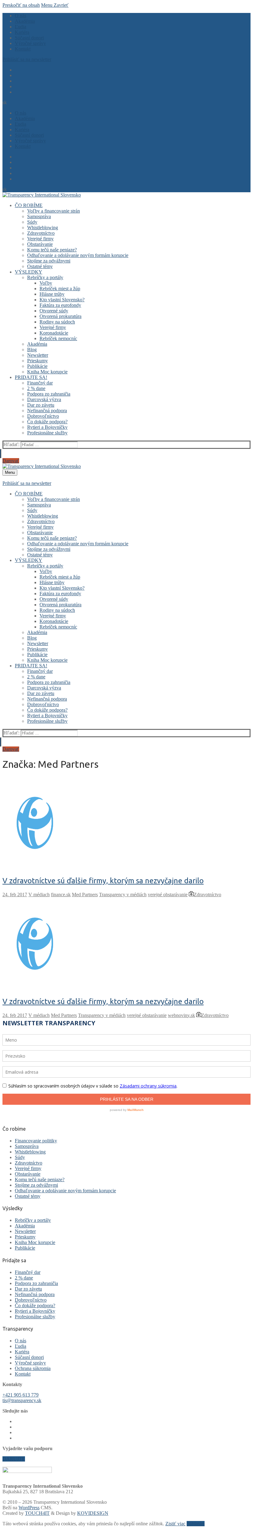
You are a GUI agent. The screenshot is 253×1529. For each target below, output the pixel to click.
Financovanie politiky (36, 1140)
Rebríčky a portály (33, 1220)
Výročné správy (30, 1362)
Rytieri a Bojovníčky (35, 1311)
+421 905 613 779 (20, 1394)
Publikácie (25, 1247)
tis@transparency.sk (21, 1400)
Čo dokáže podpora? (35, 1305)
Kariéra (22, 1351)
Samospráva (27, 1146)
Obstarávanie (27, 1174)
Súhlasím (196, 1523)
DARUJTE (13, 1459)
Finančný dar (27, 1272)
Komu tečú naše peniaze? (39, 1179)
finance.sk (61, 894)
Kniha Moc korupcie (35, 1242)
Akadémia (25, 1225)
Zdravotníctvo (207, 894)
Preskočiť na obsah (21, 5)
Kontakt (23, 1374)
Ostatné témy (27, 1196)
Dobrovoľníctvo (31, 1300)
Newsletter (25, 1231)
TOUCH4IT (37, 1513)
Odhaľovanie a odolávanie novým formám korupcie (65, 1190)
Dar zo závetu (28, 1288)
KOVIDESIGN (92, 1513)
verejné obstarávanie (168, 894)
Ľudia (20, 1346)
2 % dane (24, 1277)
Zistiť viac (175, 1523)
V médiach (39, 894)
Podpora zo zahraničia (36, 1283)
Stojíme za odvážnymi (36, 1185)
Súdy (20, 1157)
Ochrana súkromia (33, 1368)
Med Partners (85, 894)
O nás (20, 1340)
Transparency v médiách (123, 894)
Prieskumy (25, 1236)
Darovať (10, 460)
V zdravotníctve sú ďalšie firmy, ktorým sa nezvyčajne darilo (103, 880)
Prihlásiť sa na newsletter (26, 59)
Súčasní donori (29, 1357)
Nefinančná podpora (35, 1294)
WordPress (29, 1507)
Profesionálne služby (35, 1316)
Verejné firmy (28, 1168)
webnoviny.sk (181, 1015)
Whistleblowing (30, 1151)
